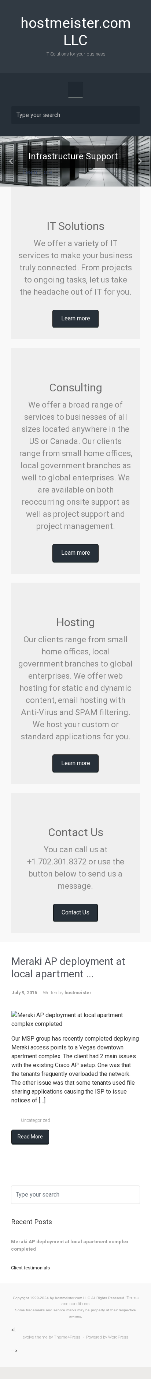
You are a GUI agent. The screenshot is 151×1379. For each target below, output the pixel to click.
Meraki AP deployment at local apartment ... (68, 967)
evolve (28, 1337)
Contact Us (75, 912)
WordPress (118, 1337)
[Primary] (75, 89)
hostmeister (78, 992)
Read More (30, 1137)
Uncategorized (35, 1120)
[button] (11, 161)
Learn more (37, 172)
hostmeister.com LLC (76, 32)
